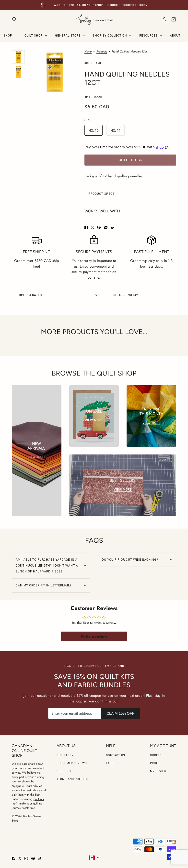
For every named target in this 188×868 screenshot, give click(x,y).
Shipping (64, 771)
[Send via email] (105, 227)
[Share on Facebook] (86, 227)
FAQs (110, 763)
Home (88, 52)
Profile (156, 763)
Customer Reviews (72, 763)
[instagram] (26, 858)
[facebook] (13, 858)
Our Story (65, 755)
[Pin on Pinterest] (99, 227)
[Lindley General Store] (94, 19)
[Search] (14, 19)
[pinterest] (33, 858)
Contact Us (115, 755)
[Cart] (173, 19)
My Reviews (159, 771)
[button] (112, 227)
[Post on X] (92, 227)
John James (94, 63)
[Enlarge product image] (55, 72)
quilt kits (39, 799)
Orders (156, 755)
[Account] (164, 19)
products (101, 52)
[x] (20, 858)
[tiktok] (40, 858)
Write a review (94, 636)
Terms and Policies (72, 779)
